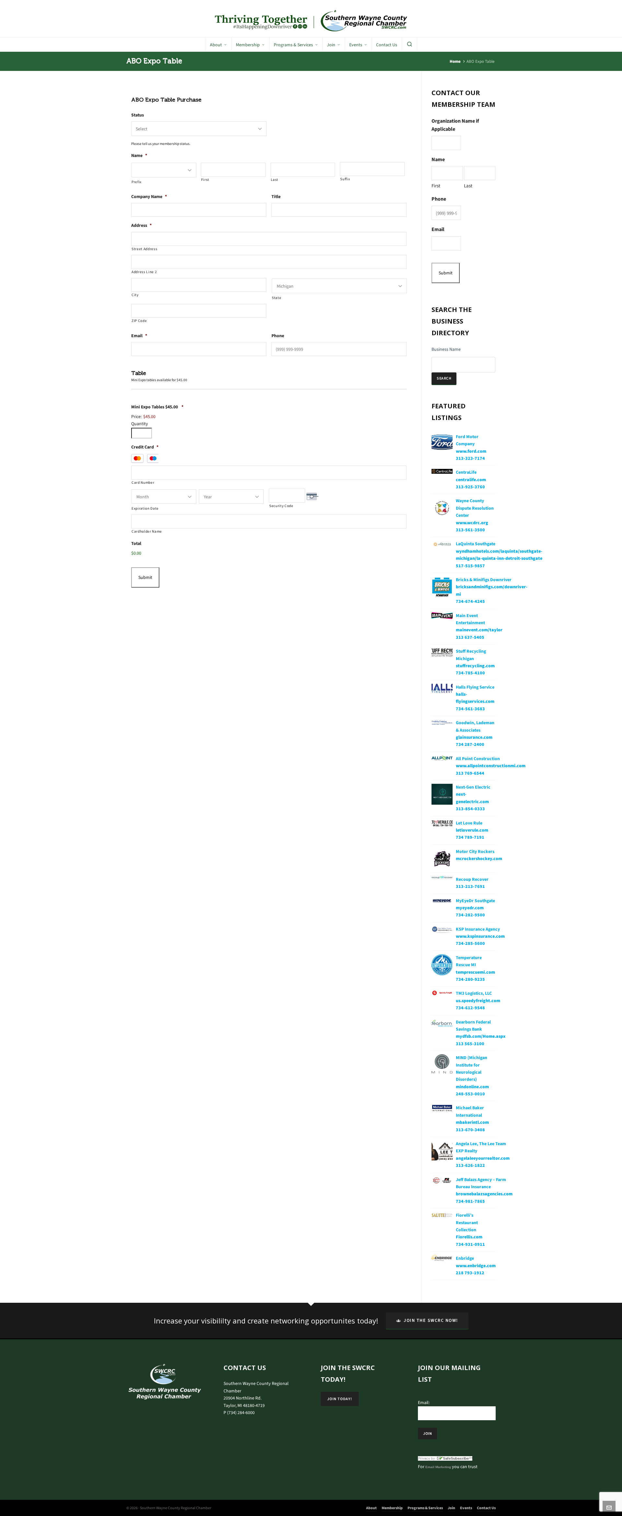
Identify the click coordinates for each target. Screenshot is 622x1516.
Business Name (446, 349)
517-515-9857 (470, 566)
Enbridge (465, 1258)
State (276, 297)
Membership (392, 1507)
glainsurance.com (474, 737)
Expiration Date (145, 508)
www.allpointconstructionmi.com (490, 766)
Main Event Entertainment (470, 619)
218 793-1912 (470, 1273)
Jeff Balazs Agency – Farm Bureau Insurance (481, 1183)
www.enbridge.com (476, 1266)
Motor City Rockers (475, 851)
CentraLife (466, 472)
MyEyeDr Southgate (475, 901)
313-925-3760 (470, 487)
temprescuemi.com (475, 972)
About (371, 1507)
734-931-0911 (470, 1244)
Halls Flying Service (475, 687)
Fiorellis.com (469, 1237)
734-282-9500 (470, 915)
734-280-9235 (470, 979)
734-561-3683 (470, 709)
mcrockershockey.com (479, 859)
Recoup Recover (472, 879)
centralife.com (471, 480)
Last (275, 179)
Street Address (144, 249)
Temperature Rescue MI (469, 961)
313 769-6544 (470, 773)
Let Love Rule (469, 823)
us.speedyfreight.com (478, 1001)
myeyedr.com (470, 908)
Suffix (345, 179)
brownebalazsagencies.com (484, 1194)
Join (451, 1507)
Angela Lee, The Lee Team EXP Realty (481, 1147)
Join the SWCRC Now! (431, 1320)
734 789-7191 (470, 837)
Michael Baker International (470, 1111)
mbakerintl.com (472, 1122)
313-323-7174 (470, 458)
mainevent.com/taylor (479, 630)
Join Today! (339, 1398)
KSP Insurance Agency (478, 929)
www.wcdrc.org (472, 523)
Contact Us (486, 1507)
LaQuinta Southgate (475, 544)
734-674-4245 (470, 601)
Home (455, 61)
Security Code (281, 505)
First (205, 179)
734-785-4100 (470, 673)
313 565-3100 (470, 1044)
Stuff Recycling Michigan (471, 654)
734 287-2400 (470, 744)
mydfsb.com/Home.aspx (481, 1036)
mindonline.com (472, 1087)
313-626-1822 (470, 1165)
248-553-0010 (470, 1094)
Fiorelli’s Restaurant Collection (467, 1222)
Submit (145, 577)
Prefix (137, 182)
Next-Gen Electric (473, 787)
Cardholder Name (147, 531)
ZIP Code (139, 320)
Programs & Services (425, 1507)
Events (466, 1507)
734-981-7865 (470, 1201)
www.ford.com (471, 451)
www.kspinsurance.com (480, 936)
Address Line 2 (144, 272)
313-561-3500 (470, 530)
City (135, 295)
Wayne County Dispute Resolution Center (475, 508)
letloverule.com (472, 830)
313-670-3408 (470, 1130)
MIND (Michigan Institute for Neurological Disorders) (471, 1068)
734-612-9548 (470, 1008)
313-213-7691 (470, 886)
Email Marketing (438, 1467)
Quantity (139, 424)
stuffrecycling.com (475, 666)
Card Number (143, 482)
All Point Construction (478, 759)
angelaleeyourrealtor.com (483, 1158)
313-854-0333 (470, 809)
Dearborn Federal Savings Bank (473, 1025)
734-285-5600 (470, 943)
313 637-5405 (470, 637)
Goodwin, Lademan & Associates (475, 726)
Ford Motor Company (467, 440)
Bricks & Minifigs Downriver (484, 580)
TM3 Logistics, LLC (474, 993)
